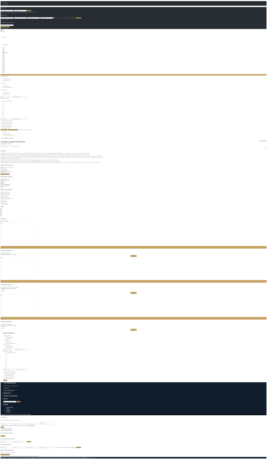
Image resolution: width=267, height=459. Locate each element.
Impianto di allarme (7, 126)
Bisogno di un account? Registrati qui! (10, 12)
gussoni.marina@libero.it (8, 390)
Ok (87, 457)
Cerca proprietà (4, 129)
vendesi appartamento (6, 250)
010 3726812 (6, 388)
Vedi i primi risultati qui (12, 129)
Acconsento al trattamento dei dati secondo (18, 425)
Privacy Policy (9, 407)
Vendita (9, 143)
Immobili (5, 3)
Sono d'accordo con (65, 18)
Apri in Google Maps (5, 174)
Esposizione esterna (7, 122)
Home (4, 2)
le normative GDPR (30, 425)
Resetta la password (5, 26)
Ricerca (5, 380)
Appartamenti (7, 134)
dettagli (133, 256)
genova (13, 146)
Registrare (79, 17)
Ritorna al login (5, 28)
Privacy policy (91, 457)
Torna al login (4, 19)
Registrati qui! (4, 456)
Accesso (29, 10)
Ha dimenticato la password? (27, 12)
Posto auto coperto (7, 123)
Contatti (5, 5)
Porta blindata (6, 128)
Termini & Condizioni (70, 18)
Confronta (3, 436)
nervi (6, 170)
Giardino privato (6, 125)
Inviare (2, 427)
